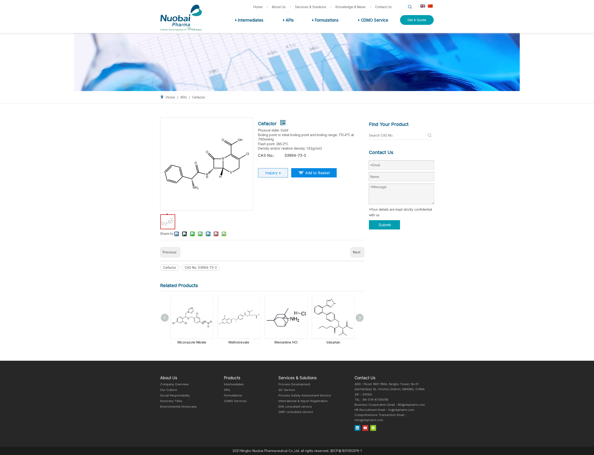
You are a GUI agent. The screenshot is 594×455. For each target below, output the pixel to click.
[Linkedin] (357, 428)
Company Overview (174, 384)
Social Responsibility (175, 395)
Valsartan (333, 342)
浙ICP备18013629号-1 (346, 451)
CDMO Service (373, 20)
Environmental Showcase (178, 406)
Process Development (294, 384)
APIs (288, 20)
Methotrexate (239, 342)
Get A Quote (416, 20)
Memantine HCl (285, 342)
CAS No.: (266, 155)
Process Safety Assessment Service (304, 395)
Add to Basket (317, 172)
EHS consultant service (295, 406)
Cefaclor (169, 267)
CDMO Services (235, 401)
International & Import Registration (303, 401)
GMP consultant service (295, 412)
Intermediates (249, 20)
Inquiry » (273, 172)
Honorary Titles (171, 401)
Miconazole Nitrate (192, 342)
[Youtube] (365, 428)
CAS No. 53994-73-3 (201, 267)
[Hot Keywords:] (410, 7)
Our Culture (168, 390)
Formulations (325, 20)
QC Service (286, 390)
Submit (384, 225)
